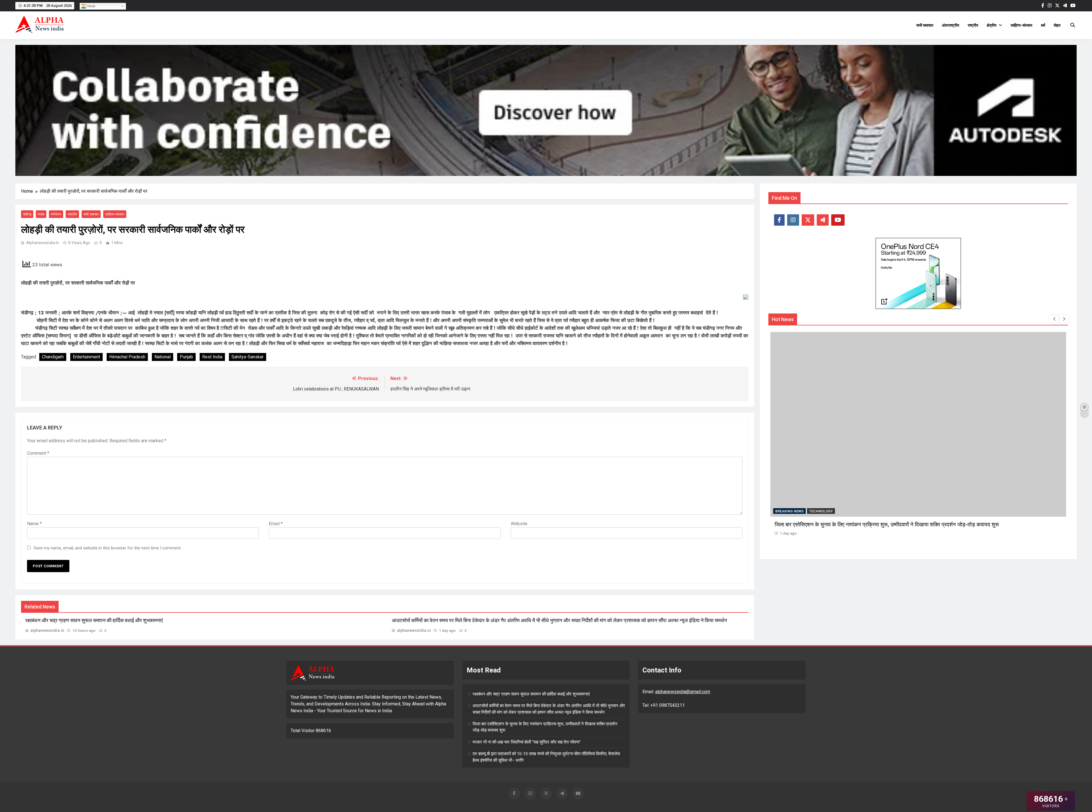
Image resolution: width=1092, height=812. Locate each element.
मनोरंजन (56, 214)
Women (815, 511)
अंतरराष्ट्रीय (950, 25)
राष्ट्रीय (973, 25)
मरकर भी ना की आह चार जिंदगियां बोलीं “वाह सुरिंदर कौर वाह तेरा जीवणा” (843, 525)
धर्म (1043, 25)
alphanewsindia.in (42, 242)
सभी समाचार (924, 25)
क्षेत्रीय (991, 25)
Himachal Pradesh (127, 357)
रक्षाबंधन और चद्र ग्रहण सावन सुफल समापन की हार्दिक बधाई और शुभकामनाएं (94, 620)
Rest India (212, 357)
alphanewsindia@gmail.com (682, 691)
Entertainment (86, 357)
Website (519, 523)
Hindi (90, 6)
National (162, 357)
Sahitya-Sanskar (247, 357)
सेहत (1057, 25)
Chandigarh (53, 357)
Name (34, 523)
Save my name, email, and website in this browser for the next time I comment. (107, 548)
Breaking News (789, 511)
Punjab (186, 357)
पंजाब (41, 214)
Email (276, 523)
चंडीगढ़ (27, 214)
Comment (38, 453)
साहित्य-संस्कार (1021, 25)
